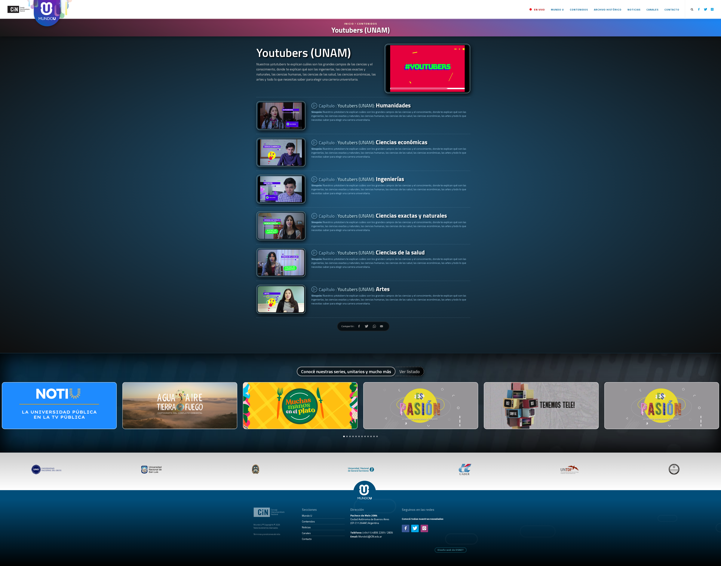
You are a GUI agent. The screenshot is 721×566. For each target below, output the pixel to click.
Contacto (307, 539)
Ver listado (409, 371)
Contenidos (367, 24)
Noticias (306, 527)
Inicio (349, 24)
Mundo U (307, 516)
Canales (306, 533)
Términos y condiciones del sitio (266, 534)
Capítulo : (364, 105)
